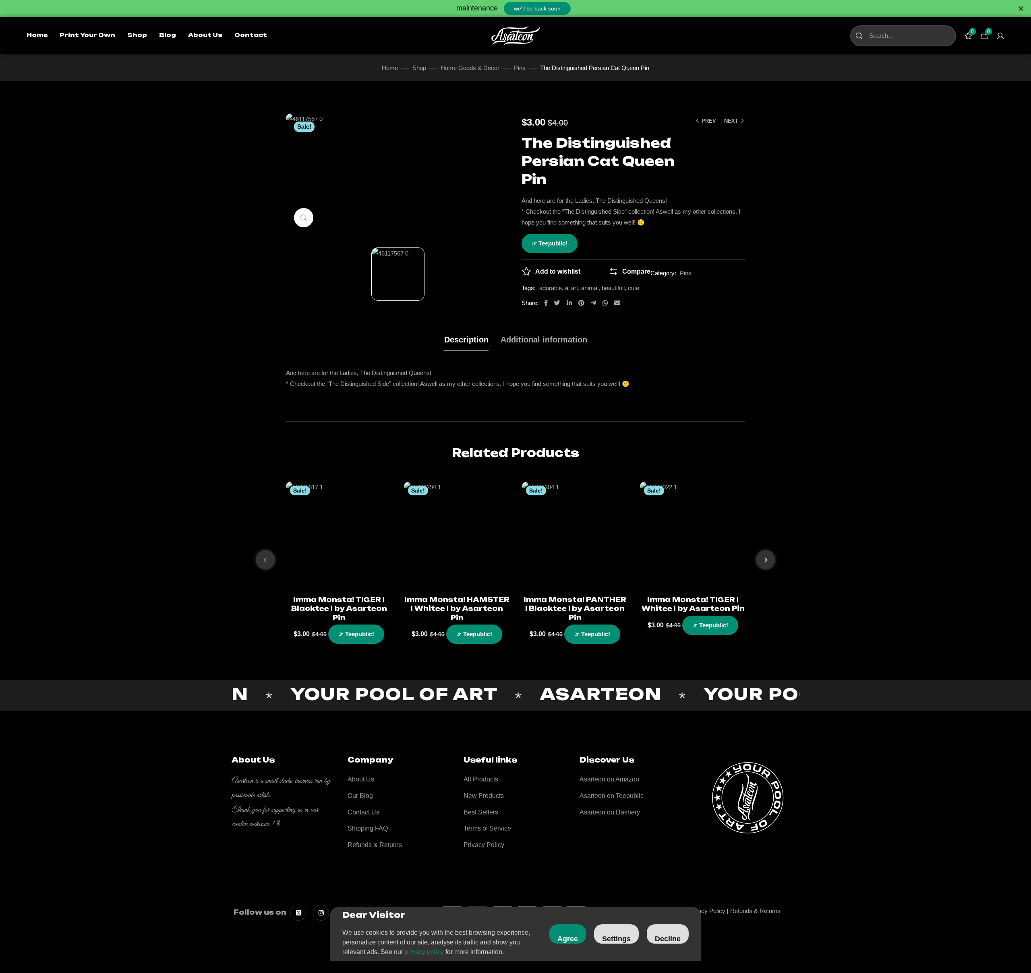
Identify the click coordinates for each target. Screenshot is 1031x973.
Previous (265, 559)
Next (731, 121)
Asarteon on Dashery (610, 812)
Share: (530, 302)
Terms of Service (487, 828)
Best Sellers (481, 812)
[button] (537, 8)
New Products (484, 795)
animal (589, 287)
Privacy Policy (484, 844)
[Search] (859, 35)
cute (633, 287)
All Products (481, 779)
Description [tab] (466, 339)
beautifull (613, 287)
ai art (571, 287)
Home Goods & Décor (470, 67)
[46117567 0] (397, 274)
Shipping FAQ (368, 828)
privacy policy (424, 951)
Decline (668, 939)
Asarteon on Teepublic (612, 795)
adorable (550, 287)
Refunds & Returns (375, 844)
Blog (167, 35)
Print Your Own (87, 35)
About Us (205, 35)
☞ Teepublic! (549, 243)
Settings (616, 939)
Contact (250, 35)
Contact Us (363, 812)
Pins (520, 67)
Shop (137, 35)
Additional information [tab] (544, 339)
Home (37, 35)
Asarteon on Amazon (609, 779)
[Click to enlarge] (303, 217)
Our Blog (360, 795)
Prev (709, 121)
